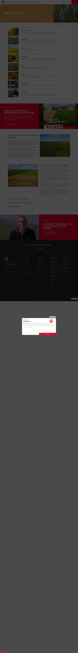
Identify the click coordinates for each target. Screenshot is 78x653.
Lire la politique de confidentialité (27, 327)
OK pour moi (47, 333)
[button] (2, 651)
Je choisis (30, 333)
